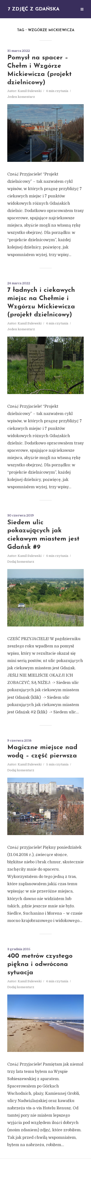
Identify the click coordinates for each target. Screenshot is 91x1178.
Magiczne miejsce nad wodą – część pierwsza (42, 751)
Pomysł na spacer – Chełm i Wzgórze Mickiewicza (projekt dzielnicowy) (39, 70)
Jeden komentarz (21, 97)
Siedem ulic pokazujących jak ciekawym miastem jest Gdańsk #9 (43, 535)
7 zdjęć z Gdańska (33, 9)
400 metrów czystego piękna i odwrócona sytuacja (40, 964)
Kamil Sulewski (29, 91)
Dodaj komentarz (20, 561)
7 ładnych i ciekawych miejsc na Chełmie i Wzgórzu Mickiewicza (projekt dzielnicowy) (41, 302)
